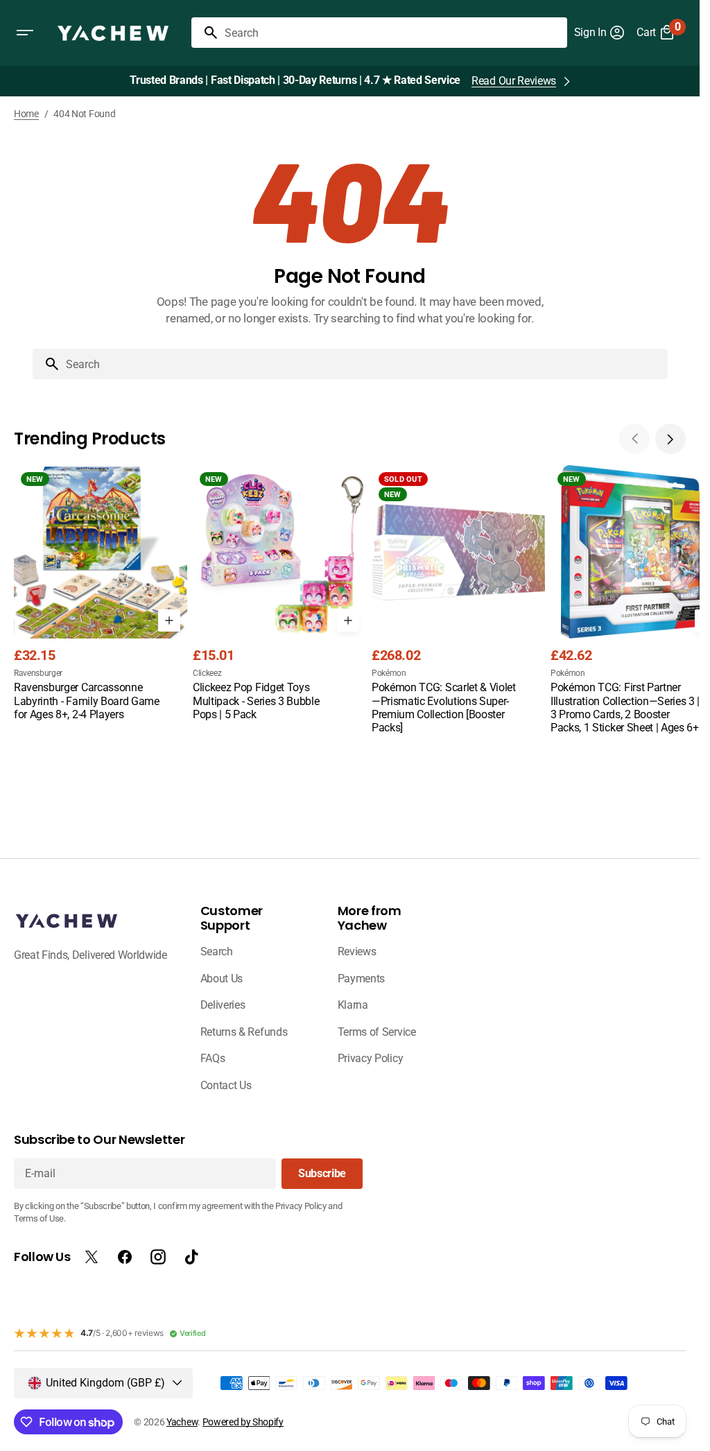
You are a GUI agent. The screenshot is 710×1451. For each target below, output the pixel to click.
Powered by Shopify (243, 1421)
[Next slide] (670, 439)
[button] (25, 32)
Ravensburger (38, 673)
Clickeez (207, 673)
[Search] (205, 32)
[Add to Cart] (169, 620)
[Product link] (100, 594)
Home (26, 113)
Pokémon (389, 673)
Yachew (182, 1421)
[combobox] (393, 32)
